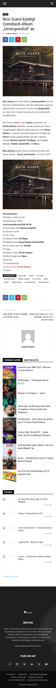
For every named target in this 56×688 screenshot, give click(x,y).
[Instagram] (17, 664)
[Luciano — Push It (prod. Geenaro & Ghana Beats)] (8, 560)
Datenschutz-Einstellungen (37, 680)
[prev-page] (4, 484)
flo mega (40, 276)
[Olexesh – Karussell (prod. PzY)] (8, 517)
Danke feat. (18, 267)
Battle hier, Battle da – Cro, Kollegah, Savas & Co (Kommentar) (41, 317)
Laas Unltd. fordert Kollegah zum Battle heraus (15, 315)
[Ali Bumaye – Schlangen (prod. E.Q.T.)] (9, 385)
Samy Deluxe (17, 282)
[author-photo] (28, 343)
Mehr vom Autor (31, 360)
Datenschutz (22, 674)
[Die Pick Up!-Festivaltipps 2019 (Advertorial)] (9, 476)
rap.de (11, 10)
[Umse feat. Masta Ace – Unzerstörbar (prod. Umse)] (8, 531)
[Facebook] (5, 39)
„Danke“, (16, 122)
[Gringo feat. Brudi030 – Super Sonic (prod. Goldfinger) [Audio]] (9, 437)
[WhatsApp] (24, 39)
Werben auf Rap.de (18, 677)
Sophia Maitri (11, 33)
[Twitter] (11, 39)
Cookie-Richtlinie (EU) (17, 680)
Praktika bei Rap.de (35, 677)
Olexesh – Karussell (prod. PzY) (30, 513)
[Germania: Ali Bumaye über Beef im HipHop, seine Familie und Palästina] (9, 411)
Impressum (11, 674)
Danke (31, 276)
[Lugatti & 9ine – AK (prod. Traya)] (8, 546)
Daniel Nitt (22, 276)
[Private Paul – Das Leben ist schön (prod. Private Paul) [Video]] (9, 424)
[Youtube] (46, 664)
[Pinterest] (18, 39)
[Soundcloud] (31, 664)
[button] (4, 3)
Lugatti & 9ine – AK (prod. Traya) (30, 542)
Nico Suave (37, 279)
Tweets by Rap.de (10, 576)
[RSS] (24, 664)
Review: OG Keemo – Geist (31, 393)
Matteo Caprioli (24, 279)
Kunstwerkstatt (9, 279)
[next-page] (8, 484)
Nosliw (6, 282)
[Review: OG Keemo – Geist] (9, 398)
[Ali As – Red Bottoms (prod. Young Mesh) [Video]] (9, 463)
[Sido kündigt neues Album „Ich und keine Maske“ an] (9, 450)
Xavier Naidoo (43, 282)
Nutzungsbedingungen (38, 674)
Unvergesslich (30, 282)
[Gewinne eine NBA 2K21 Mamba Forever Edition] (9, 372)
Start (4, 10)
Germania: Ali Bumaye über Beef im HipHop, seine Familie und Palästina (34, 409)
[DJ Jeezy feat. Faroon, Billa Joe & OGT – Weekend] (8, 503)
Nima (46, 279)
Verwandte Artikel (12, 360)
